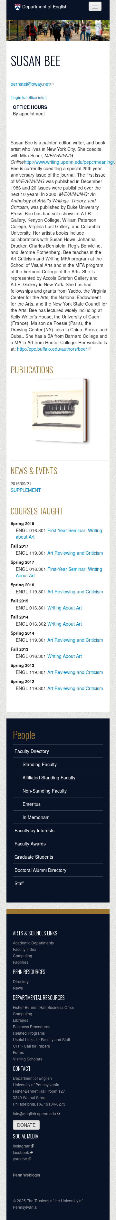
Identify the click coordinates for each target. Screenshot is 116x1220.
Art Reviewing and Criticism (75, 553)
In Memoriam (36, 817)
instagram (21, 1145)
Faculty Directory (32, 751)
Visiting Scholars (27, 1058)
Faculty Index (24, 949)
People (24, 734)
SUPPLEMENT (26, 490)
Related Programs (29, 1033)
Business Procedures (31, 1026)
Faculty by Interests (34, 830)
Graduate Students (34, 857)
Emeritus (32, 804)
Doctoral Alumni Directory (40, 870)
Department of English (45, 6)
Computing (22, 955)
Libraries (20, 1020)
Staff (19, 883)
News (18, 988)
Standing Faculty (40, 764)
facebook (21, 1152)
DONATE (26, 1125)
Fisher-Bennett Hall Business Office (43, 1007)
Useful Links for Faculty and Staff (41, 1039)
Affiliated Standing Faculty (49, 777)
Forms (18, 1052)
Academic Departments (33, 942)
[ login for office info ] (28, 97)
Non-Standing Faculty (45, 790)
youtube (20, 1158)
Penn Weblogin (26, 1175)
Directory (21, 981)
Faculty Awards (30, 843)
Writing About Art (64, 607)
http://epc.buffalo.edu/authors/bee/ (52, 349)
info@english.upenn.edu (34, 1113)
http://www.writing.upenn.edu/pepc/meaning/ (69, 162)
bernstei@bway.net (30, 84)
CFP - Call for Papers (31, 1046)
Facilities (20, 962)
